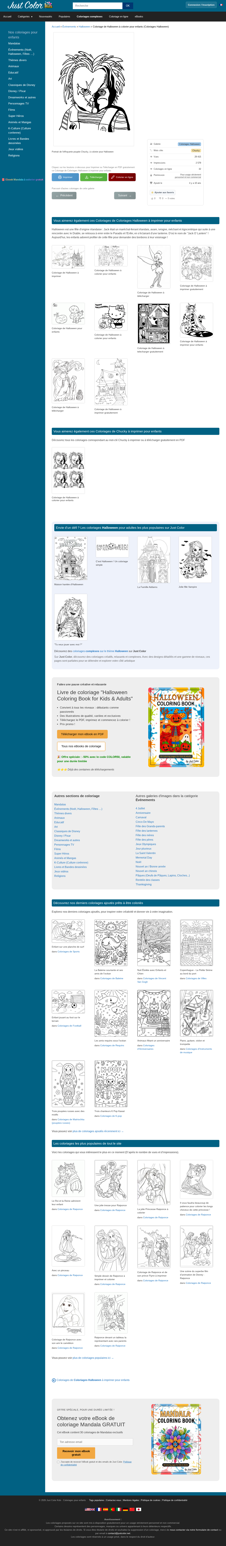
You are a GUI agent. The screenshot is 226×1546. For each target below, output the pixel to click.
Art (56, 826)
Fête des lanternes (147, 830)
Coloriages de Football (69, 1025)
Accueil (7, 16)
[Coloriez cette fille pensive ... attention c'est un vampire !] (195, 582)
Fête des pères (144, 839)
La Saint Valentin (146, 853)
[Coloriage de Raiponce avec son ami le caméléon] (68, 1334)
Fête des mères (145, 835)
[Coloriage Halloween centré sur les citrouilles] (111, 265)
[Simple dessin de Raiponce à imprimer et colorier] (111, 1271)
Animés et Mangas (65, 858)
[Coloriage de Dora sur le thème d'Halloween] (68, 323)
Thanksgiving (144, 884)
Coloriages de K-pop (111, 1116)
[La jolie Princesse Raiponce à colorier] (153, 1204)
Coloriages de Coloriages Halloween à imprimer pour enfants (139, 220)
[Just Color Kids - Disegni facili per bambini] (118, 1509)
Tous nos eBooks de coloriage (81, 746)
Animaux (59, 817)
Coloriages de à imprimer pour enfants (93, 1380)
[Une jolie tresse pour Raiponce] (111, 1200)
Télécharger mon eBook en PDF (82, 734)
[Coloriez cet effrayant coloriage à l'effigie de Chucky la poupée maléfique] (70, 639)
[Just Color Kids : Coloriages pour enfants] (30, 4)
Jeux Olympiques (146, 844)
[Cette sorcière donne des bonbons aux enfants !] (68, 402)
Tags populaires (96, 1500)
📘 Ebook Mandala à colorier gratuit (22, 179)
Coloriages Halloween (189, 144)
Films (57, 849)
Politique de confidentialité (174, 1500)
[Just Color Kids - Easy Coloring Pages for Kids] (90, 1509)
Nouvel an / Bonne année (151, 866)
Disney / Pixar (62, 835)
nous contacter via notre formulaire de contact (194, 1529)
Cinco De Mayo (145, 821)
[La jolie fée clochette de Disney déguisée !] (153, 287)
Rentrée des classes (148, 880)
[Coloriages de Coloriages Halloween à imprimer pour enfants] (54, 1380)
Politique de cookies (150, 1500)
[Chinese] (132, 1509)
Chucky (196, 150)
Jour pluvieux (143, 848)
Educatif (59, 822)
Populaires (64, 16)
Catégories (24, 16)
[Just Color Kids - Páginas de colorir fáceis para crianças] (112, 1509)
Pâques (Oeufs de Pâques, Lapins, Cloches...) (163, 875)
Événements (69, 26)
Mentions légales (131, 1500)
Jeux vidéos (61, 871)
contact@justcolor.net (119, 1533)
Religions (60, 876)
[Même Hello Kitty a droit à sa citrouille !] (111, 329)
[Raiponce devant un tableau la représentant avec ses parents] (111, 1332)
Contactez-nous (113, 1500)
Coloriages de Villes (196, 978)
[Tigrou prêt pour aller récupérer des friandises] (196, 336)
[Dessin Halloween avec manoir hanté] (68, 267)
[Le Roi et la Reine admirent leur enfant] (68, 1196)
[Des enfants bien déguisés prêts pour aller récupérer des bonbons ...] (196, 280)
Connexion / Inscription (201, 4)
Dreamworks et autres (67, 840)
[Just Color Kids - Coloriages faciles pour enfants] (98, 1509)
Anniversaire (143, 812)
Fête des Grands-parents (150, 826)
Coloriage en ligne (118, 16)
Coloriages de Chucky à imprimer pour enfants (129, 431)
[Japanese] (138, 1509)
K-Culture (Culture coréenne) (71, 862)
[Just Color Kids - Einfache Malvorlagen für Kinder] (125, 1509)
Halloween (84, 26)
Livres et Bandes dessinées (70, 867)
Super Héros (61, 853)
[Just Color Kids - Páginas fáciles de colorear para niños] (105, 1509)
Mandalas (60, 804)
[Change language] (221, 5)
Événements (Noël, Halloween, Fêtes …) (78, 809)
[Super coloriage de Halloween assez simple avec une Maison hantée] (111, 404)
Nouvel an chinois (146, 871)
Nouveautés (45, 16)
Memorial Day (144, 857)
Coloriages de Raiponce (70, 1209)
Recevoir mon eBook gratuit (76, 1452)
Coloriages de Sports (69, 951)
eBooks (139, 16)
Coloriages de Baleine (111, 978)
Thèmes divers (63, 813)
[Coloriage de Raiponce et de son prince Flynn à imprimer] (153, 1267)
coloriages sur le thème (100, 651)
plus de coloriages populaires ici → (93, 1357)
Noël (138, 862)
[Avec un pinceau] (68, 1265)
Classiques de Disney (67, 831)
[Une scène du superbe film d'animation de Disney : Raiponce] (196, 1266)
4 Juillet (140, 808)
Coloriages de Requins (112, 1045)
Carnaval (141, 817)
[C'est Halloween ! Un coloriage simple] (112, 556)
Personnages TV (64, 844)
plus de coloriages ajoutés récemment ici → (98, 1131)
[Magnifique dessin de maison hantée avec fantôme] (153, 343)
